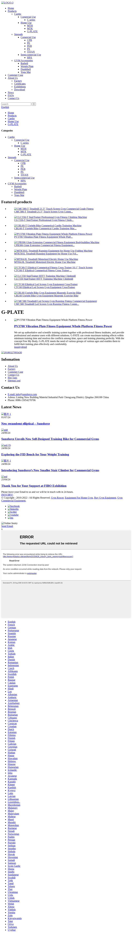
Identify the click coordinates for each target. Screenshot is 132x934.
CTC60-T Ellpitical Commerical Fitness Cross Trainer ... (43, 270)
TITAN (31, 51)
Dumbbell (26, 69)
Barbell (24, 63)
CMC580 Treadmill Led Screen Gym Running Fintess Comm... (46, 304)
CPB (29, 40)
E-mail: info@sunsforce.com (22, 394)
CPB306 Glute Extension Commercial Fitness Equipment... (44, 245)
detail (24, 347)
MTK (30, 28)
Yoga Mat (26, 72)
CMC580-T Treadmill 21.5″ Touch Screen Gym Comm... (43, 211)
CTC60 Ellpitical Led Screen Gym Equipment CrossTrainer (44, 287)
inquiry (17, 347)
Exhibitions (20, 86)
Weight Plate (27, 66)
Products (12, 11)
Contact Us (13, 98)
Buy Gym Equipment (105, 497)
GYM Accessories (23, 60)
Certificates (20, 83)
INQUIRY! (7, 494)
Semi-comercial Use (31, 54)
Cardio (17, 14)
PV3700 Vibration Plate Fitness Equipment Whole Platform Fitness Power (63, 326)
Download (19, 89)
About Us (13, 78)
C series (31, 19)
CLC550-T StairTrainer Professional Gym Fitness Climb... (44, 220)
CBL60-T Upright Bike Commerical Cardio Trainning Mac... (45, 228)
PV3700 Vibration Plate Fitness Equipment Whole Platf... (43, 236)
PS (28, 48)
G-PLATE (32, 31)
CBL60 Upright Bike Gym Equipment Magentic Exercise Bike (46, 295)
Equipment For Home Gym (79, 497)
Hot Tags (12, 377)
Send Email (7, 526)
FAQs (11, 95)
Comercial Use (28, 17)
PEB (29, 46)
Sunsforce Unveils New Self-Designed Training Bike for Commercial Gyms (50, 439)
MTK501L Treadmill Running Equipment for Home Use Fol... (46, 253)
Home (11, 8)
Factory (18, 80)
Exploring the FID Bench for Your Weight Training (35, 454)
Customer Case (15, 75)
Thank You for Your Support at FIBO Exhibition (33, 485)
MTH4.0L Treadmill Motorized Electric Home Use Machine (44, 262)
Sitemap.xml (14, 380)
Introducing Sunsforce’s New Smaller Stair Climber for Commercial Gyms (50, 470)
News (11, 92)
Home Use (26, 22)
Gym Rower (57, 497)
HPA (29, 57)
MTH (30, 25)
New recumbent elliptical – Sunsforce (25, 423)
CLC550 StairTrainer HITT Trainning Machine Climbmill (43, 278)
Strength (18, 34)
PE (28, 43)
